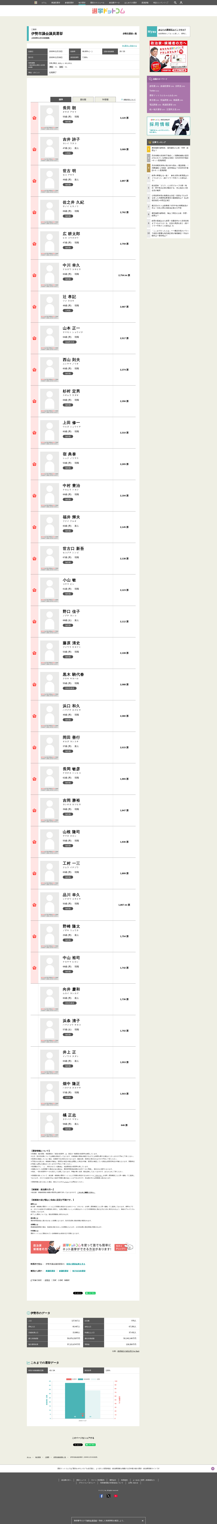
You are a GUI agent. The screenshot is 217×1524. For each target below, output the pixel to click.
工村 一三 (71, 864)
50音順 (105, 99)
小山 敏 (69, 581)
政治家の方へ (66, 1480)
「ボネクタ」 (98, 1175)
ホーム (29, 1457)
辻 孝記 (69, 298)
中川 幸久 (72, 266)
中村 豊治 (71, 487)
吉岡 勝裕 (72, 801)
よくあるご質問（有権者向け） (144, 1480)
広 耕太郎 (71, 235)
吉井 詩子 (71, 140)
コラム (44, 3)
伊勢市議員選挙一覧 (59, 1457)
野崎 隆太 (71, 927)
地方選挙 (82, 3)
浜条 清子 (72, 1022)
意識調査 (145, 3)
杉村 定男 (71, 392)
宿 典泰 (71, 455)
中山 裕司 (71, 959)
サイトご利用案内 (97, 1480)
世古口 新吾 (73, 550)
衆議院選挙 (55, 3)
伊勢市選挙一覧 (130, 33)
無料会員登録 (91, 1521)
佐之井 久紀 (73, 203)
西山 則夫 (71, 361)
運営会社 (113, 1480)
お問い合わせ (133, 1483)
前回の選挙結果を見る (75, 1264)
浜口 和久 (72, 707)
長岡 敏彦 (72, 770)
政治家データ (114, 3)
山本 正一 (73, 329)
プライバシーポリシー (87, 1483)
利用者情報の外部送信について (111, 1483)
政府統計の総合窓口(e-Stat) (128, 1351)
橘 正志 (71, 1116)
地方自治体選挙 (79, 1271)
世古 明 (69, 172)
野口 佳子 (71, 613)
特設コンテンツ (159, 3)
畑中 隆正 (72, 1085)
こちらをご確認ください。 (86, 1192)
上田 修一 (72, 424)
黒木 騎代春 (73, 675)
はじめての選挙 (130, 3)
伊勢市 (47, 1280)
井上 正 (71, 1053)
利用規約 (124, 1480)
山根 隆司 (71, 833)
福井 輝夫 (71, 518)
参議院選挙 (69, 3)
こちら (66, 1182)
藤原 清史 (72, 644)
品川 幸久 (72, 896)
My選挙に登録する (129, 46)
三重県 (47, 1457)
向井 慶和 (71, 990)
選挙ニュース (81, 1480)
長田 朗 (70, 109)
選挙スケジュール (97, 3)
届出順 (83, 99)
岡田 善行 (71, 738)
